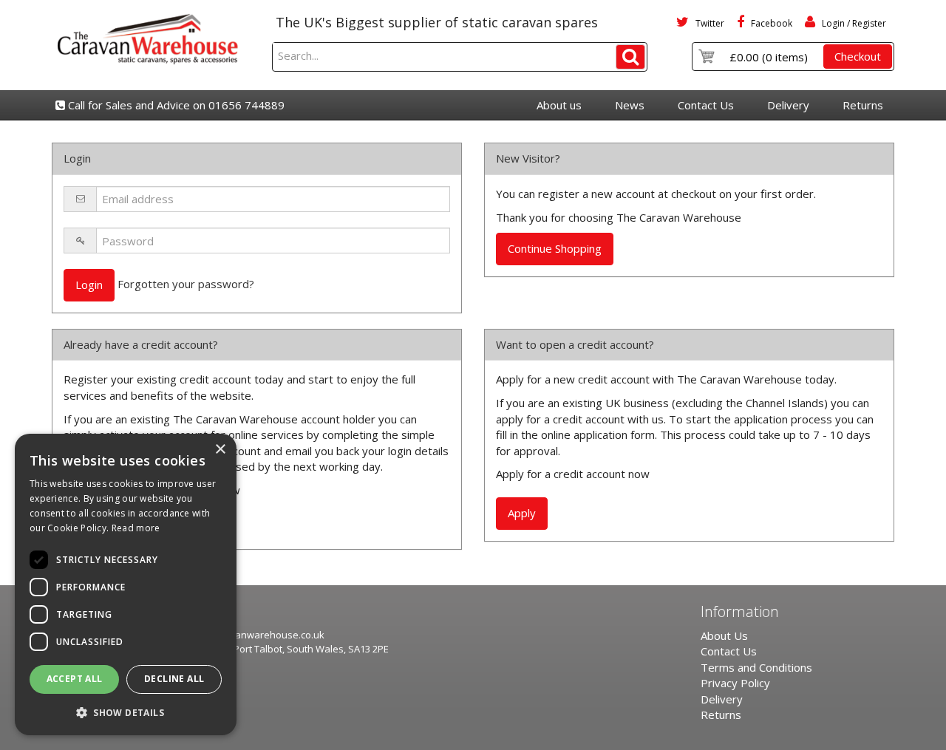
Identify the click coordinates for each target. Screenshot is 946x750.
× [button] (219, 449)
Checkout (857, 56)
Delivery (788, 105)
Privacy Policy (735, 682)
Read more (136, 528)
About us (559, 105)
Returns (863, 105)
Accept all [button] (75, 678)
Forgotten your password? (186, 283)
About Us (724, 635)
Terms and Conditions (756, 667)
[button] (126, 711)
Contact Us (706, 105)
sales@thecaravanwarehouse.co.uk (243, 634)
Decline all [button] (174, 678)
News (629, 105)
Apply (522, 512)
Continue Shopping (555, 248)
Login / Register (853, 23)
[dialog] (125, 584)
